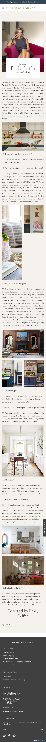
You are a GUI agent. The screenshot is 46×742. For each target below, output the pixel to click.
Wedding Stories (9, 665)
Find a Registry (8, 655)
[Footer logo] (23, 642)
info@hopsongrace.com (14, 711)
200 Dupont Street (12, 699)
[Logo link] (3, 2)
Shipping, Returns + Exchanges (14, 680)
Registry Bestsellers (10, 659)
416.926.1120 (9, 707)
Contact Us (7, 677)
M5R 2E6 (9, 703)
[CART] (43, 8)
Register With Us (9, 652)
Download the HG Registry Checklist (17, 662)
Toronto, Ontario (12, 701)
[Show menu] (3, 8)
